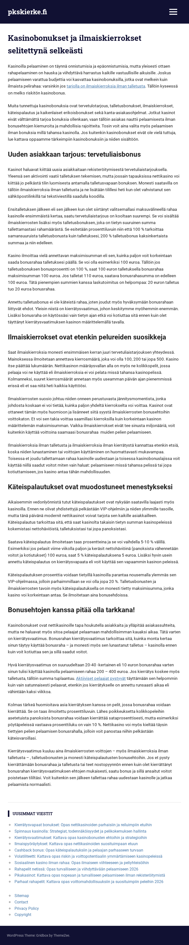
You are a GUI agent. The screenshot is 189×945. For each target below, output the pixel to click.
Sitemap (22, 895)
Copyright (23, 914)
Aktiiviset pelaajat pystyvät (101, 678)
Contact (21, 902)
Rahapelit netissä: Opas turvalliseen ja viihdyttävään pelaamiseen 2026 (76, 869)
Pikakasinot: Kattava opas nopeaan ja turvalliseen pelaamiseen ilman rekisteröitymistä (90, 875)
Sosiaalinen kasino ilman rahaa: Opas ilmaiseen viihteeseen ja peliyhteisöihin (82, 862)
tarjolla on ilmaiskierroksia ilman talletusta (106, 86)
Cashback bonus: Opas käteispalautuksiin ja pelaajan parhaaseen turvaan (79, 850)
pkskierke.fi (27, 11)
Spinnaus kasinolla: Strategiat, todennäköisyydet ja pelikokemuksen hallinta (80, 831)
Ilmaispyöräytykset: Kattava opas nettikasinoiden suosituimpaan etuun (76, 843)
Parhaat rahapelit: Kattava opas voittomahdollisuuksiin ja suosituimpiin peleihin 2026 (89, 881)
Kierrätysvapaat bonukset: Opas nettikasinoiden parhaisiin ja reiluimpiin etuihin (83, 825)
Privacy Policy (27, 908)
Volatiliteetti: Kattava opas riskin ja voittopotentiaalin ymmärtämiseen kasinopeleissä (88, 856)
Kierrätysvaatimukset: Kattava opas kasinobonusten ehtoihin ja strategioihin (81, 837)
